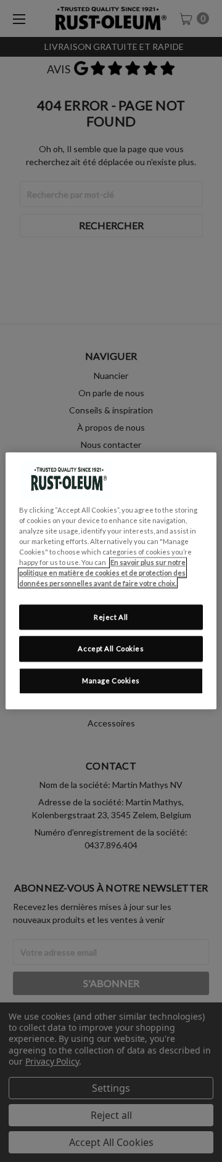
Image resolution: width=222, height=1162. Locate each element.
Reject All (111, 617)
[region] (111, 580)
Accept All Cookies (111, 649)
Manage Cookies (111, 681)
